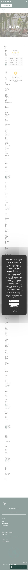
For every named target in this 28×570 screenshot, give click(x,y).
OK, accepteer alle (14, 300)
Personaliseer (14, 306)
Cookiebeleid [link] (14, 311)
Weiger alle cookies (14, 303)
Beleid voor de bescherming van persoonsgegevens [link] (14, 309)
